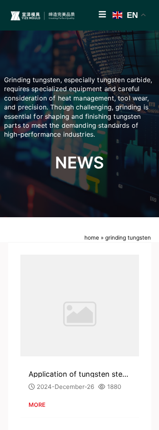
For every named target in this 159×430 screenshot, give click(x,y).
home (91, 237)
